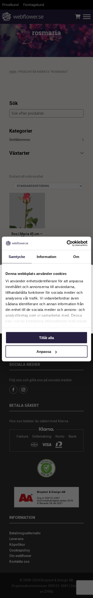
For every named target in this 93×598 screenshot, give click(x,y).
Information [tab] (46, 256)
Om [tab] (76, 256)
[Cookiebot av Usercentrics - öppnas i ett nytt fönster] (67, 243)
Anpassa (43, 352)
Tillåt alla (46, 337)
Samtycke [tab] (17, 256)
